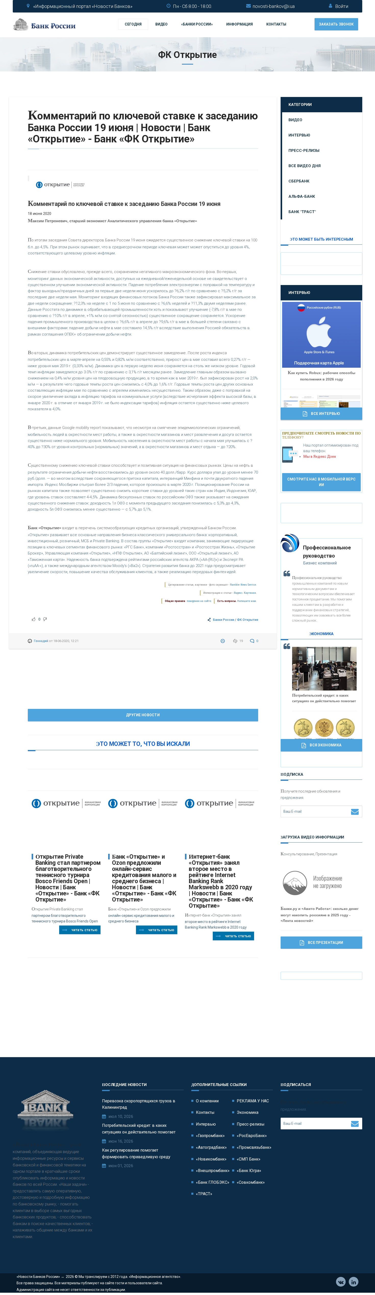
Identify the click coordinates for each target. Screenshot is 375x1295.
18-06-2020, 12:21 (66, 641)
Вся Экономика (325, 745)
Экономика (247, 1112)
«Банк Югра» (249, 1170)
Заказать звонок (336, 24)
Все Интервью (325, 414)
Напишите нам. (247, 601)
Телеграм (353, 1282)
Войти (341, 6)
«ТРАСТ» (204, 1193)
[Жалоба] (223, 641)
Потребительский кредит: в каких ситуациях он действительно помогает (139, 1128)
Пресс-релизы (304, 150)
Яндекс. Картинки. (245, 593)
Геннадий (41, 641)
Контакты (276, 24)
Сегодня (133, 24)
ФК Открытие (247, 620)
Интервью (299, 135)
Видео (161, 24)
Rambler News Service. (243, 584)
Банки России (223, 620)
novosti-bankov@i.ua (274, 6)
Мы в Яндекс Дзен (319, 456)
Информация (239, 24)
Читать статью (84, 930)
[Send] (355, 811)
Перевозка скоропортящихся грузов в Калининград (138, 1104)
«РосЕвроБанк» (252, 1135)
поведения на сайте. (199, 601)
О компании (207, 1101)
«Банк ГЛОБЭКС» (212, 1182)
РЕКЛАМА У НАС (253, 1101)
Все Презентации (325, 943)
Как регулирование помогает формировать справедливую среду (136, 1153)
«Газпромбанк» (210, 1135)
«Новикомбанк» (211, 1159)
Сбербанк (299, 181)
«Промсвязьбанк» (254, 1147)
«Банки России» (197, 24)
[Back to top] (360, 1280)
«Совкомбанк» (251, 1182)
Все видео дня (305, 166)
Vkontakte (341, 1282)
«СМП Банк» (248, 1159)
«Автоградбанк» (211, 1147)
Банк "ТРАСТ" (302, 211)
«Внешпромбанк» (213, 1170)
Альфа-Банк (302, 196)
